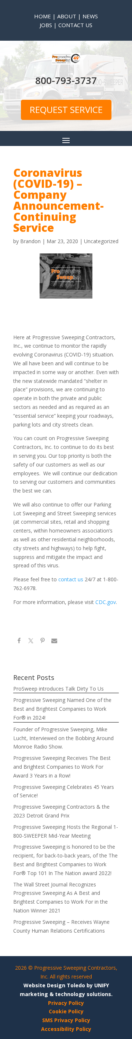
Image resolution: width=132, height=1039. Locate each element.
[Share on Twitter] (31, 642)
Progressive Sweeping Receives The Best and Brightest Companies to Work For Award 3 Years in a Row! (62, 766)
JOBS (46, 25)
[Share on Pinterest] (42, 642)
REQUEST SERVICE (66, 109)
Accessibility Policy (66, 1028)
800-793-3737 (66, 80)
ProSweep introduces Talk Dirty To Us (58, 688)
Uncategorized (101, 241)
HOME (42, 16)
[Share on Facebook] (19, 642)
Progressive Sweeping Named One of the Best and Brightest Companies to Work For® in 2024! (62, 708)
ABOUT (66, 16)
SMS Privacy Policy (66, 1020)
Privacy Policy (66, 1002)
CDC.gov (105, 602)
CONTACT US (74, 25)
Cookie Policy (66, 1011)
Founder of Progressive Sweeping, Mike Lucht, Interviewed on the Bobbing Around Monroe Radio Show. (63, 738)
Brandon (30, 241)
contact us (71, 579)
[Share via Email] (54, 642)
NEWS (90, 16)
